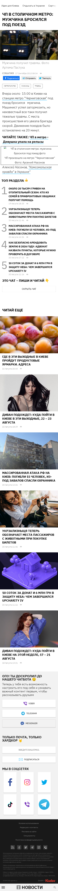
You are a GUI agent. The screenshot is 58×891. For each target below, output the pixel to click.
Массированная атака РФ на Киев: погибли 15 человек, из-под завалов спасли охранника (32, 229)
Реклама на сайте (29, 831)
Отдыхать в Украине (33, 5)
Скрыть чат (29, 288)
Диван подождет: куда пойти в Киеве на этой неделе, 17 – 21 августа (28, 655)
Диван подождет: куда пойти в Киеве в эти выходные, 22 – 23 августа (28, 418)
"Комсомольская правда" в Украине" (27, 169)
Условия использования (29, 823)
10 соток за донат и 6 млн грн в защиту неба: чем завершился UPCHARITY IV (30, 267)
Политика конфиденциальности (29, 840)
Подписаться (31, 759)
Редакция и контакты (29, 827)
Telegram (31, 713)
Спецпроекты (29, 836)
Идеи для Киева (10, 5)
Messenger (31, 723)
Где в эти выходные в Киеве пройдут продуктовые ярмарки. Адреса (25, 360)
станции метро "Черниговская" (24, 98)
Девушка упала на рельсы (23, 142)
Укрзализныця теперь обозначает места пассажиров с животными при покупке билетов (32, 213)
